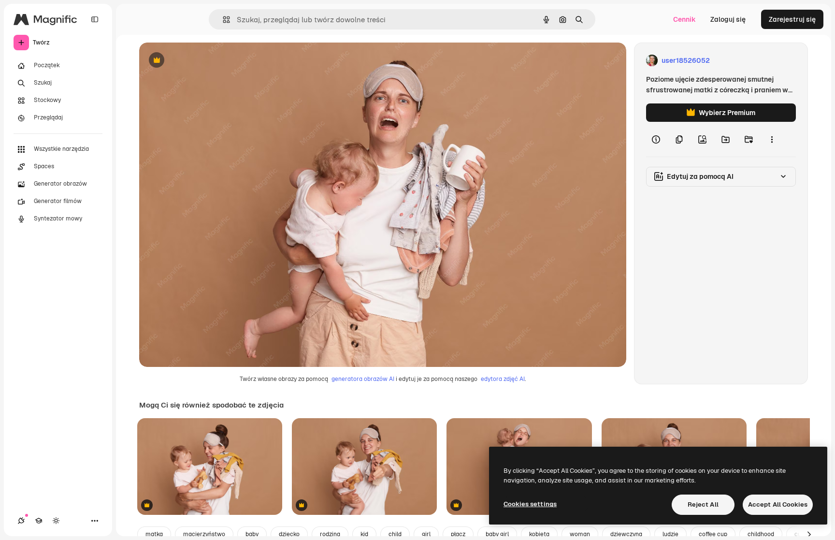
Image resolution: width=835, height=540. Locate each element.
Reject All (703, 504)
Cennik (684, 19)
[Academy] (38, 520)
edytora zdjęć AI (503, 379)
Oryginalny (205, 60)
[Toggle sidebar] (94, 19)
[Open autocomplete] (222, 19)
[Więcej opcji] (771, 139)
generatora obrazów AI (362, 379)
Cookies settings (530, 504)
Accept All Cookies (777, 504)
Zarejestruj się (792, 19)
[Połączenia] (21, 520)
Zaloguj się (728, 19)
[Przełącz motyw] (56, 520)
